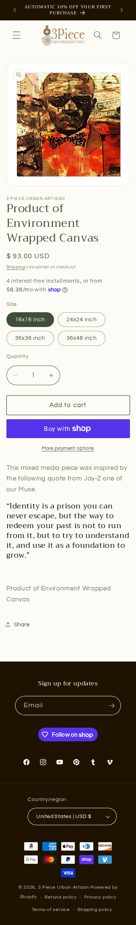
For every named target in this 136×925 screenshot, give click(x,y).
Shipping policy (94, 909)
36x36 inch (30, 338)
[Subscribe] (111, 706)
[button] (17, 35)
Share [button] (22, 624)
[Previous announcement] (14, 10)
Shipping (15, 267)
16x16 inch (30, 319)
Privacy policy (100, 897)
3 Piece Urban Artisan (63, 887)
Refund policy (60, 897)
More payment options (68, 448)
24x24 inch (81, 319)
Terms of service (51, 909)
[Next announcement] (121, 10)
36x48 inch (81, 338)
